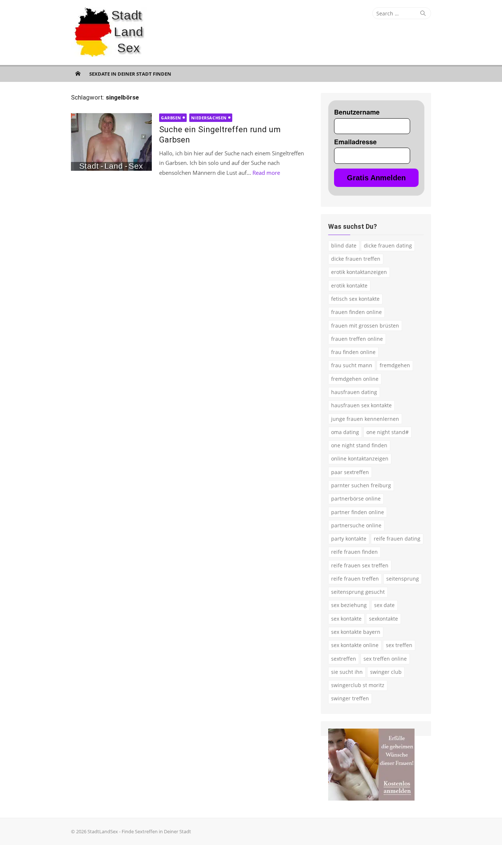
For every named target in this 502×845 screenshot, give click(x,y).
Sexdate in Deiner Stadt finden (130, 74)
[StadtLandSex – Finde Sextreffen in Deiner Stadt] (78, 73)
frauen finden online (356, 311)
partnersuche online (356, 525)
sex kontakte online (355, 645)
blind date (343, 245)
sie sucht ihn (347, 671)
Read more (266, 172)
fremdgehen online (355, 378)
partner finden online (357, 512)
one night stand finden (359, 445)
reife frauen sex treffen (359, 565)
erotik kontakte (349, 285)
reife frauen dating (397, 538)
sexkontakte (383, 618)
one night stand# (387, 432)
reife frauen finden (354, 551)
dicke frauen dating (388, 245)
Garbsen (171, 117)
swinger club (386, 671)
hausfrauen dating (354, 392)
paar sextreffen (350, 472)
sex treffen (399, 645)
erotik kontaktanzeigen (359, 271)
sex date (384, 605)
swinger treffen (350, 698)
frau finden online (353, 352)
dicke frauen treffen (355, 258)
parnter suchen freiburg (361, 485)
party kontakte (348, 538)
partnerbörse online (356, 498)
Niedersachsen (209, 117)
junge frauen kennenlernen (365, 418)
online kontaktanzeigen (359, 458)
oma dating (345, 432)
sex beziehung (349, 605)
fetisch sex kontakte (355, 298)
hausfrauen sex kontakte (361, 405)
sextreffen (343, 658)
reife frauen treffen (355, 578)
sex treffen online (385, 658)
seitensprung (402, 578)
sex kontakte (346, 618)
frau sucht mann (351, 365)
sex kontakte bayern (355, 631)
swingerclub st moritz (357, 685)
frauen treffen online (357, 338)
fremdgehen (395, 365)
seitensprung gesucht (358, 591)
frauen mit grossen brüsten (365, 325)
